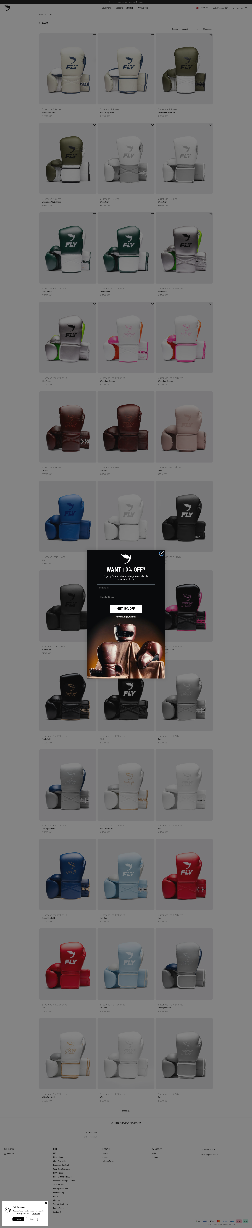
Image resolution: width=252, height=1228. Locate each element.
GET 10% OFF (126, 609)
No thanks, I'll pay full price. (126, 617)
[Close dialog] (161, 553)
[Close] (46, 1203)
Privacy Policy (36, 1214)
